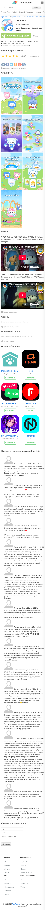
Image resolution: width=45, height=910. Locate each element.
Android (14, 12)
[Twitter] (11, 66)
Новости (38, 12)
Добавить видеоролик (10, 312)
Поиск (6, 873)
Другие (42, 17)
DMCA (6, 894)
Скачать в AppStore (18, 35)
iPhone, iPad (5, 12)
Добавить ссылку (9, 341)
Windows (30, 12)
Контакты (7, 891)
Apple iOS (24, 862)
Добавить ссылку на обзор (11, 326)
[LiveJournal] (24, 66)
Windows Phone (26, 873)
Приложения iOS (17, 17)
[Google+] (20, 66)
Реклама (7, 880)
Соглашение (9, 887)
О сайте (7, 883)
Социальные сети (32, 17)
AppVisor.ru (5, 17)
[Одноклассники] (15, 66)
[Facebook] (7, 66)
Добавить (6, 844)
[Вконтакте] (3, 66)
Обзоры (7, 865)
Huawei (22, 12)
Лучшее (7, 869)
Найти (36, 7)
